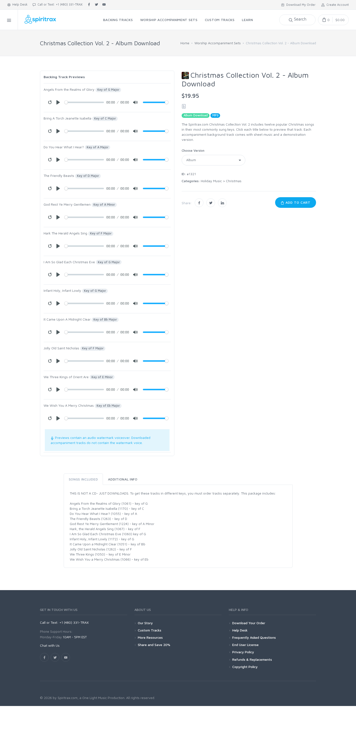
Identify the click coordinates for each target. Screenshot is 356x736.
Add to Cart (297, 202)
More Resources (150, 637)
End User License (245, 645)
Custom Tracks (149, 630)
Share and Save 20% (154, 645)
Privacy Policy (243, 652)
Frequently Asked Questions (254, 637)
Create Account (337, 5)
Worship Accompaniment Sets (217, 43)
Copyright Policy (245, 667)
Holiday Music (211, 181)
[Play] (58, 102)
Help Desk (19, 4)
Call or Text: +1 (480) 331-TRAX (59, 4)
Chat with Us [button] (50, 645)
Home (184, 43)
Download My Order (300, 5)
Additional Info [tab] (123, 479)
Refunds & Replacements (252, 659)
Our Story (145, 623)
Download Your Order (248, 623)
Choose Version (193, 150)
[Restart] (50, 102)
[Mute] (135, 102)
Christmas (233, 181)
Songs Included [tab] (83, 479)
